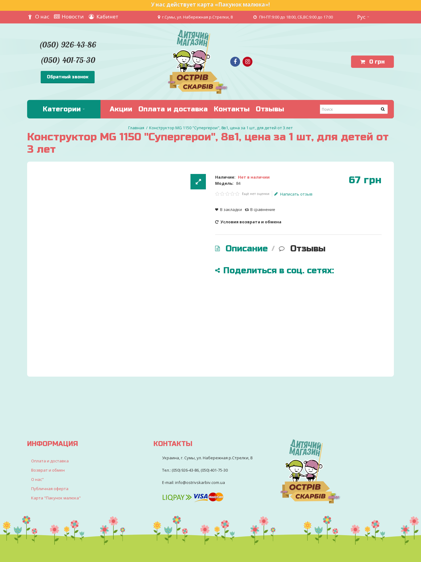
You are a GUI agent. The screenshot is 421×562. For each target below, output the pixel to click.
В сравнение (262, 209)
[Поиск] (383, 109)
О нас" (37, 479)
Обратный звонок (67, 77)
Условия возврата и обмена (250, 222)
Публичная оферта (49, 488)
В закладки (231, 209)
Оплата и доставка (50, 461)
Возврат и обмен (48, 470)
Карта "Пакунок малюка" (56, 498)
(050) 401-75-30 (67, 60)
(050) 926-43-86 (67, 44)
